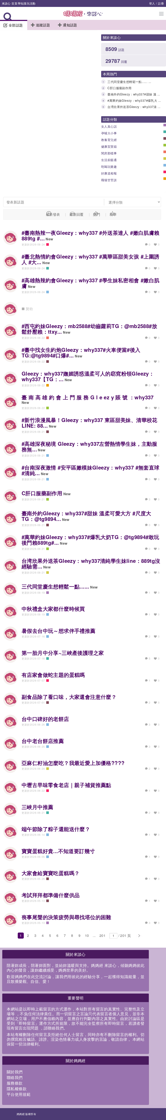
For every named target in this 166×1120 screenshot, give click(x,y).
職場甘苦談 (109, 180)
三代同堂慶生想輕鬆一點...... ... (129, 81)
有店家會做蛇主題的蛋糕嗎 (53, 674)
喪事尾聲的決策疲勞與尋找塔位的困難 (66, 917)
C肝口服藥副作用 (119, 88)
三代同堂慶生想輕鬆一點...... (55, 586)
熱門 (96, 214)
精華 (113, 214)
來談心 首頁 (9, 3)
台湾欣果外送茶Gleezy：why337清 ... (133, 107)
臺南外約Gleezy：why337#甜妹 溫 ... (133, 94)
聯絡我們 (15, 1077)
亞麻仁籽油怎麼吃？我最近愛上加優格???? (73, 762)
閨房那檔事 (109, 153)
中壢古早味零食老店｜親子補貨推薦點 (66, 784)
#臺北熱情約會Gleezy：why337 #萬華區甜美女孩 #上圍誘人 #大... (91, 259)
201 (102, 935)
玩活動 (31, 3)
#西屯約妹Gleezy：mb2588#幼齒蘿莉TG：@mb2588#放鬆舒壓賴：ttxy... (89, 328)
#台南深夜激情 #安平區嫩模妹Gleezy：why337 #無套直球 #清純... (91, 470)
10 (87, 935)
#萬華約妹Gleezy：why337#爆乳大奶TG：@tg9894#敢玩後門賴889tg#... (90, 539)
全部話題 (16, 25)
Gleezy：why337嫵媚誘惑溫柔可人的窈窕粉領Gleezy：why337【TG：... (88, 376)
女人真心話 (109, 126)
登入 (152, 3)
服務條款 (15, 1083)
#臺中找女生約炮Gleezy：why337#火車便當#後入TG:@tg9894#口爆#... (81, 352)
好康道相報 (109, 173)
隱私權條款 (17, 1088)
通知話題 (70, 24)
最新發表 (53, 214)
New (49, 238)
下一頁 (139, 936)
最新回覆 (76, 214)
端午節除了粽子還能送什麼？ (56, 829)
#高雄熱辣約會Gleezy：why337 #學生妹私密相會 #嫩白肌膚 (91, 282)
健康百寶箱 (109, 146)
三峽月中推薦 (37, 807)
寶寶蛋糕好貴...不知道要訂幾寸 (58, 851)
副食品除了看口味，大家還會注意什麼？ (69, 696)
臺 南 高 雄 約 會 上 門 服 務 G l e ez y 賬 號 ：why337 (88, 397)
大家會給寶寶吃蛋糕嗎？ (51, 873)
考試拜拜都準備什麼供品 (51, 895)
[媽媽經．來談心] (83, 15)
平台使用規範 (18, 1094)
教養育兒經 (109, 140)
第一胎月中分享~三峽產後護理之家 (63, 652)
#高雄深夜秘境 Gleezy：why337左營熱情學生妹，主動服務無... (89, 446)
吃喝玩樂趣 (109, 166)
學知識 (22, 3)
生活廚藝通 (109, 160)
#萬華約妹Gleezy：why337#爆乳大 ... (134, 100)
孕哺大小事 (109, 133)
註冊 (161, 3)
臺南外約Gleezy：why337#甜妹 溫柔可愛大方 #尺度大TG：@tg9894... (86, 515)
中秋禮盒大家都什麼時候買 (53, 608)
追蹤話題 (43, 24)
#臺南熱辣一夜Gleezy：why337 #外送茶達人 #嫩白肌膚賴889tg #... (91, 235)
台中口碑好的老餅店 (45, 718)
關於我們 (15, 1071)
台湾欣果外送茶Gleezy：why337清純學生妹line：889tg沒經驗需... (91, 563)
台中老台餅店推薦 (43, 740)
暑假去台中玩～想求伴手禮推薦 (59, 630)
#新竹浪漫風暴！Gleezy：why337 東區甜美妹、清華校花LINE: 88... (89, 422)
